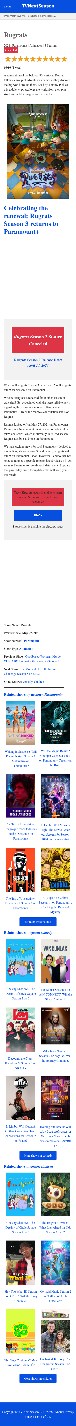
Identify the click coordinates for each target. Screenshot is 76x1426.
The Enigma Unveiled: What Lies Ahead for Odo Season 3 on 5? (55, 1227)
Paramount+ (32, 640)
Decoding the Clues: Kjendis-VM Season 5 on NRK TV (20, 1063)
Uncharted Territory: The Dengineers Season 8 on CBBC (55, 1364)
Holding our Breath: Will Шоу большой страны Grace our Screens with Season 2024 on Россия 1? (55, 1136)
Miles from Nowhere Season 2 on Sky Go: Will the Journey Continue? (55, 1056)
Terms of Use (43, 1416)
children (39, 681)
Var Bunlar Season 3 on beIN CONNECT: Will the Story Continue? (55, 994)
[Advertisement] (38, 278)
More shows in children (38, 1378)
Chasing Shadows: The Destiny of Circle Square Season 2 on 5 (20, 993)
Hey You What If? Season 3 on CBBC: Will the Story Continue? (20, 1296)
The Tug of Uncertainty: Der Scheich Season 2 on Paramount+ (20, 903)
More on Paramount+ (38, 921)
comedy (28, 681)
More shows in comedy (38, 1155)
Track (38, 515)
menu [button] (7, 6)
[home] (38, 7)
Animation (26, 648)
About (59, 1412)
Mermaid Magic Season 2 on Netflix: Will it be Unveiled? (55, 1296)
